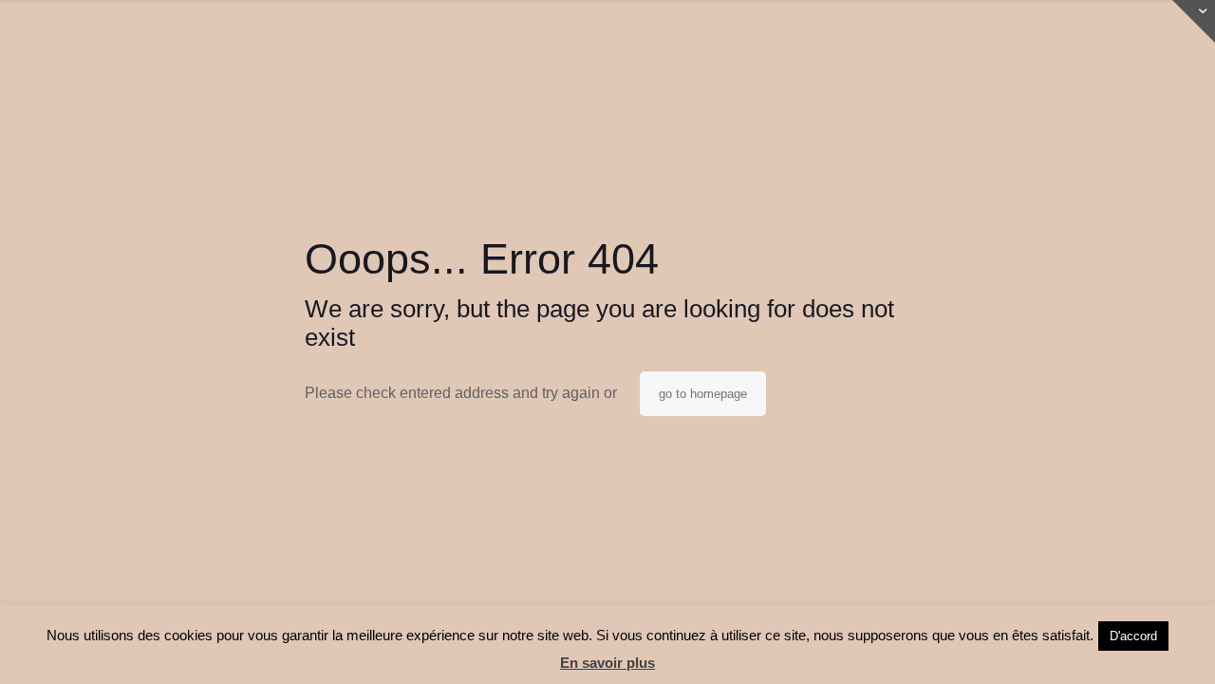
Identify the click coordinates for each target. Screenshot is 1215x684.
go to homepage (703, 394)
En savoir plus (607, 663)
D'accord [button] (1133, 636)
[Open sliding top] (1193, 21)
